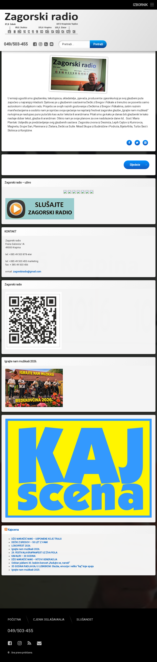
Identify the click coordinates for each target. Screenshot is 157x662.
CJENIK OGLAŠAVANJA (48, 619)
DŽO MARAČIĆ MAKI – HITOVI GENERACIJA (34, 559)
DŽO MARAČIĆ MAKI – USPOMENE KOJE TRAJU (36, 538)
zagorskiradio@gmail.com (27, 271)
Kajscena (13, 529)
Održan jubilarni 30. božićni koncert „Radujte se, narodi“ (40, 563)
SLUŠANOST (85, 619)
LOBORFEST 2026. (21, 545)
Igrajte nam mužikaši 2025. (25, 569)
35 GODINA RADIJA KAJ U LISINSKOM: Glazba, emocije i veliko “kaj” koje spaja (52, 566)
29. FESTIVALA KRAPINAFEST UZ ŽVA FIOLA (34, 552)
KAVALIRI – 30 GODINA (23, 556)
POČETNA (14, 619)
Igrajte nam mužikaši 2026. (25, 549)
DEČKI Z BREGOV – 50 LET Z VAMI (29, 542)
